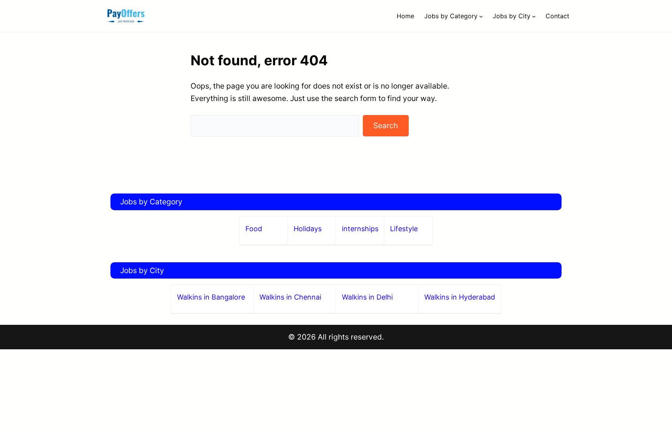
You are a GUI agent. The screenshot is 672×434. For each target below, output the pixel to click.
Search (385, 125)
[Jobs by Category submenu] (481, 16)
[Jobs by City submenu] (534, 16)
